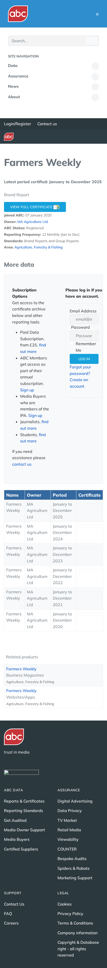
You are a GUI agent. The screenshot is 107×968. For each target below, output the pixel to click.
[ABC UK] (18, 13)
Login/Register (17, 123)
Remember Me (86, 347)
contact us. (22, 464)
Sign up (27, 389)
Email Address (83, 310)
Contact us (47, 123)
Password (80, 328)
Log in (84, 359)
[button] (97, 13)
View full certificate (31, 207)
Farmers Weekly (21, 668)
